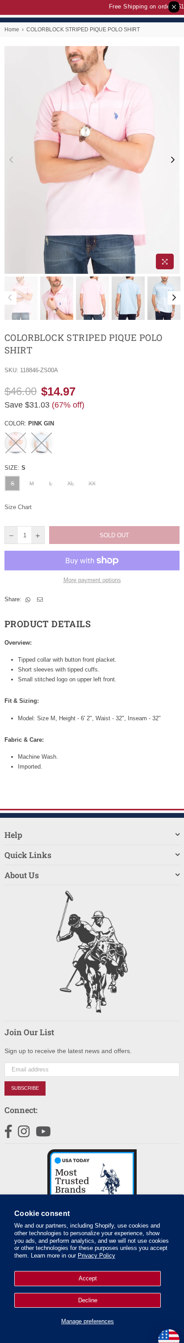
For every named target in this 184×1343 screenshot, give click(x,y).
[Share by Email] (40, 599)
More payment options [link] (92, 580)
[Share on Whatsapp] (28, 599)
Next (173, 160)
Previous (11, 160)
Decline (87, 1300)
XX (92, 483)
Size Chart (18, 507)
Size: (14, 467)
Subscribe (25, 1088)
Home (11, 29)
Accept (88, 1278)
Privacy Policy (96, 1255)
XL (70, 483)
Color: (29, 423)
